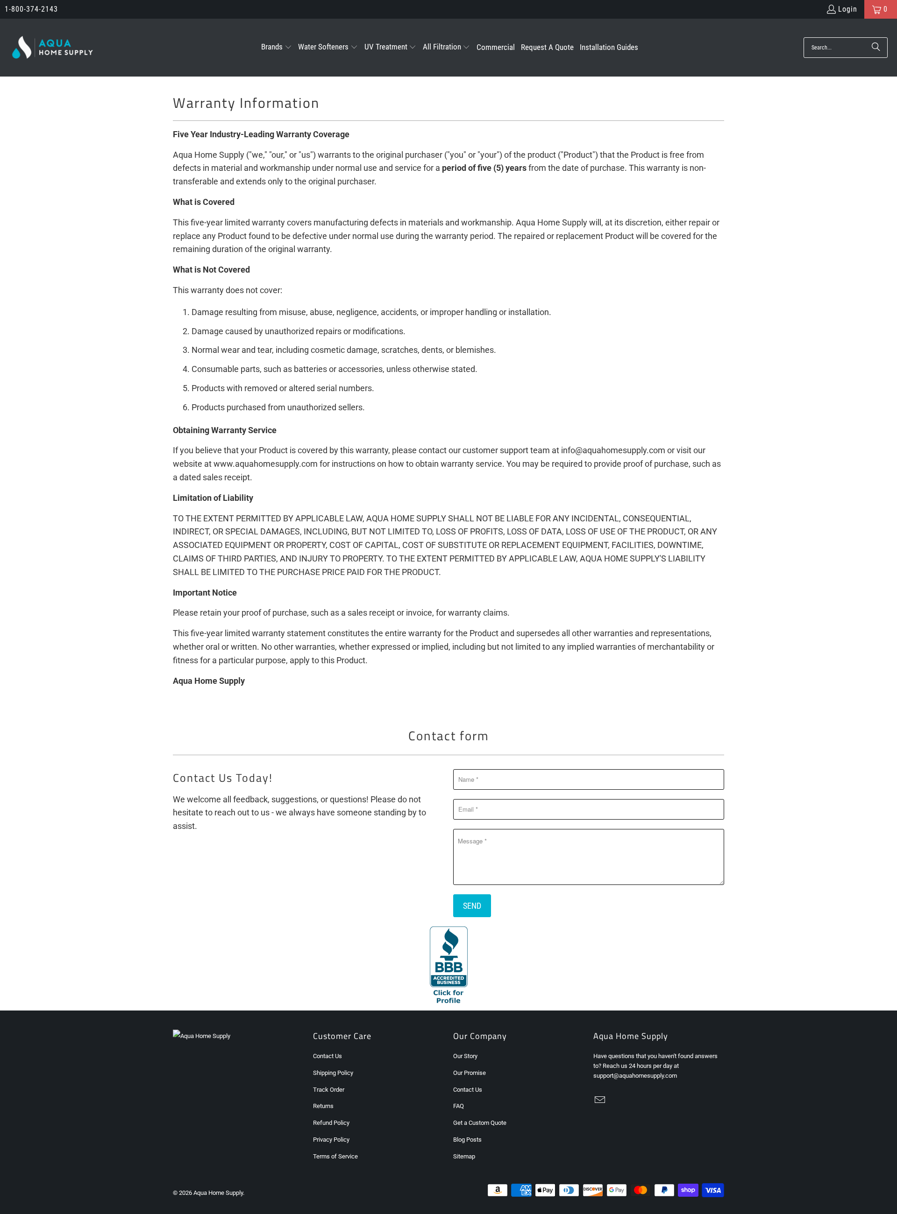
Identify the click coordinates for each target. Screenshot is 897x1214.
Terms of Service (335, 1156)
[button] (276, 48)
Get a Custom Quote (479, 1122)
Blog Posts (467, 1139)
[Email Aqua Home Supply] (600, 1101)
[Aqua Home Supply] (52, 47)
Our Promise (469, 1072)
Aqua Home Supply (218, 1192)
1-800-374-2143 (31, 9)
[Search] (876, 47)
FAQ (458, 1105)
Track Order (328, 1089)
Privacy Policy (331, 1139)
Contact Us (327, 1056)
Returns (323, 1105)
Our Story (465, 1056)
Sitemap (464, 1156)
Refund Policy (331, 1122)
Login (847, 9)
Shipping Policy (333, 1072)
